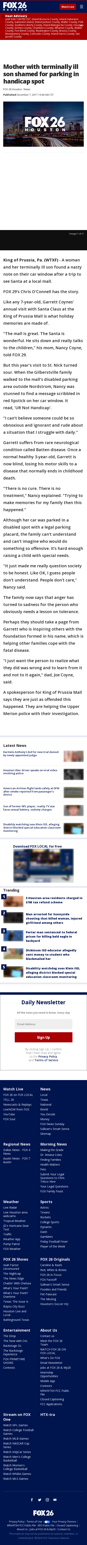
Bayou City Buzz (14, 1306)
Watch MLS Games (15, 1479)
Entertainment (16, 1330)
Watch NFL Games (15, 1425)
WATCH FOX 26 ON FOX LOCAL (53, 1351)
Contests (9, 1367)
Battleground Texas (16, 1320)
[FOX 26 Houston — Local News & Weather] (15, 6)
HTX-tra (47, 1414)
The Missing (48, 1299)
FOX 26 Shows (15, 1259)
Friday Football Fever (54, 1241)
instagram (47, 1500)
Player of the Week (52, 1246)
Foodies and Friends (53, 1289)
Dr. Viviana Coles (51, 1155)
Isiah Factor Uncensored (11, 1267)
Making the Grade (52, 1150)
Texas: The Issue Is (15, 1301)
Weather (11, 1201)
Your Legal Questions (54, 1186)
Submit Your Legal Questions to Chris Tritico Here (52, 1177)
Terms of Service (46, 1060)
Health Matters (50, 1164)
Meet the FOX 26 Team (51, 1342)
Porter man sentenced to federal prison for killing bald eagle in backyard (51, 936)
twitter (39, 1500)
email (55, 1500)
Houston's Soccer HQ (54, 1304)
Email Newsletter (51, 1363)
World (44, 1109)
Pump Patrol (11, 1244)
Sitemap (45, 1134)
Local (43, 1095)
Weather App (11, 1239)
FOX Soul (9, 1119)
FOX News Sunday (52, 1124)
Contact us (47, 1336)
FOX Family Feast (51, 1191)
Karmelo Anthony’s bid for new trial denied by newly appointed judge (31, 753)
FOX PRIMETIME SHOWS (14, 1361)
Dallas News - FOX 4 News (16, 1151)
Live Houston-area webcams (15, 1214)
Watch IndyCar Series (17, 1452)
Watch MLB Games (16, 1438)
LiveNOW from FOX (16, 1109)
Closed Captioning (52, 1399)
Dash (43, 1232)
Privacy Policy (47, 1056)
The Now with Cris (15, 1341)
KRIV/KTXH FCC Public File (54, 1392)
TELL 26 (8, 1100)
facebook (32, 1500)
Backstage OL (12, 1346)
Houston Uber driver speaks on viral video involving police (30, 771)
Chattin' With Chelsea (17, 1283)
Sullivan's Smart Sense (54, 1129)
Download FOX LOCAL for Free (37, 846)
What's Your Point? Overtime (15, 1295)
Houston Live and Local (14, 1313)
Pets (43, 1169)
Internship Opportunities (49, 1374)
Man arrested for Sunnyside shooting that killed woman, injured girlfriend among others (54, 918)
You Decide (47, 1114)
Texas (44, 1100)
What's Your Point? (15, 1288)
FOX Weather (12, 1249)
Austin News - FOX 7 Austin (16, 1160)
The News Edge (13, 1278)
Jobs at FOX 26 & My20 (55, 1367)
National (45, 1104)
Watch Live (68, 6)
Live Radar (10, 1207)
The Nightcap (12, 1273)
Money (44, 1119)
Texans (45, 1212)
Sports (46, 1201)
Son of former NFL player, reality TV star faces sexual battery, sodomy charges (29, 807)
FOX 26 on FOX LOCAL (18, 1095)
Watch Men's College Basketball (17, 1458)
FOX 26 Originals (55, 1259)
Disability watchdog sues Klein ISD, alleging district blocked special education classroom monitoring (32, 827)
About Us (48, 1330)
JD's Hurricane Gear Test (16, 1227)
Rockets (45, 1217)
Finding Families (50, 1160)
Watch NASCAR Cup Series (16, 1445)
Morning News (53, 1144)
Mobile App (47, 1381)
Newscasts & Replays (17, 1104)
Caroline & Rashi (51, 1265)
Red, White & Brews (53, 1270)
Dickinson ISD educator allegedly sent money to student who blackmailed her (51, 954)
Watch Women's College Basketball (15, 1467)
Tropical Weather (14, 1221)
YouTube (9, 1114)
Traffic (7, 1234)
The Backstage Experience (13, 1352)
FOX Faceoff (48, 1280)
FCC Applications (51, 1404)
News (27, 89)
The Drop (9, 1336)
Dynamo (46, 1227)
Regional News (16, 1144)
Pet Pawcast (48, 1294)
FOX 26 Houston (12, 89)
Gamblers (46, 1237)
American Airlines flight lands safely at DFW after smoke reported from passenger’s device (31, 791)
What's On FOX (50, 1358)
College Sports (49, 1222)
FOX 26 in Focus (51, 1275)
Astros (44, 1207)
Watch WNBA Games (17, 1474)
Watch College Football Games (18, 1432)
